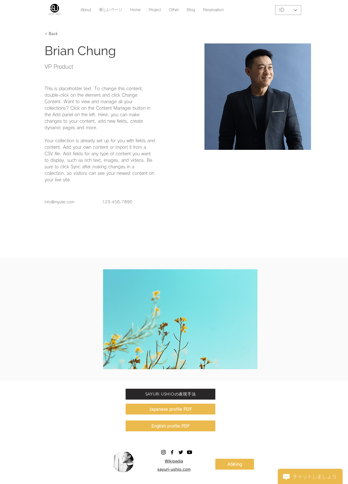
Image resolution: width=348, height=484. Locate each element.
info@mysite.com (59, 202)
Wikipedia (174, 461)
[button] (174, 9)
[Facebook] (172, 452)
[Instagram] (163, 452)
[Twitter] (181, 452)
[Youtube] (189, 452)
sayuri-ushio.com (174, 469)
